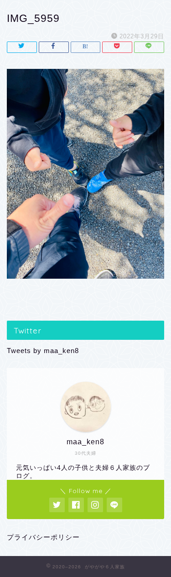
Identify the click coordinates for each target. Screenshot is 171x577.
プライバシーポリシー (43, 537)
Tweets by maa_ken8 (43, 350)
